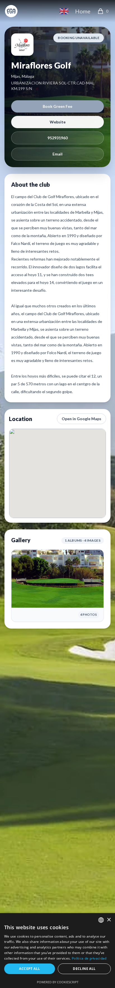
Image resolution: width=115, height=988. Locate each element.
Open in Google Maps (81, 418)
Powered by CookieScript (57, 982)
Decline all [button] (84, 968)
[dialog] (57, 950)
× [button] (109, 920)
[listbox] (101, 920)
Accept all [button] (29, 968)
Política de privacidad (89, 958)
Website (58, 122)
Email (57, 154)
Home (82, 11)
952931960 (57, 137)
